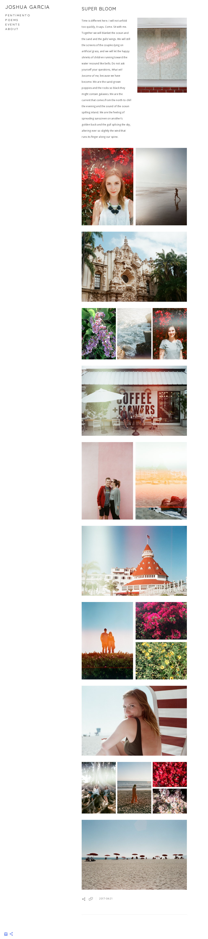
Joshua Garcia (27, 7)
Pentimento (17, 15)
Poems (12, 20)
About (12, 29)
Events (12, 24)
